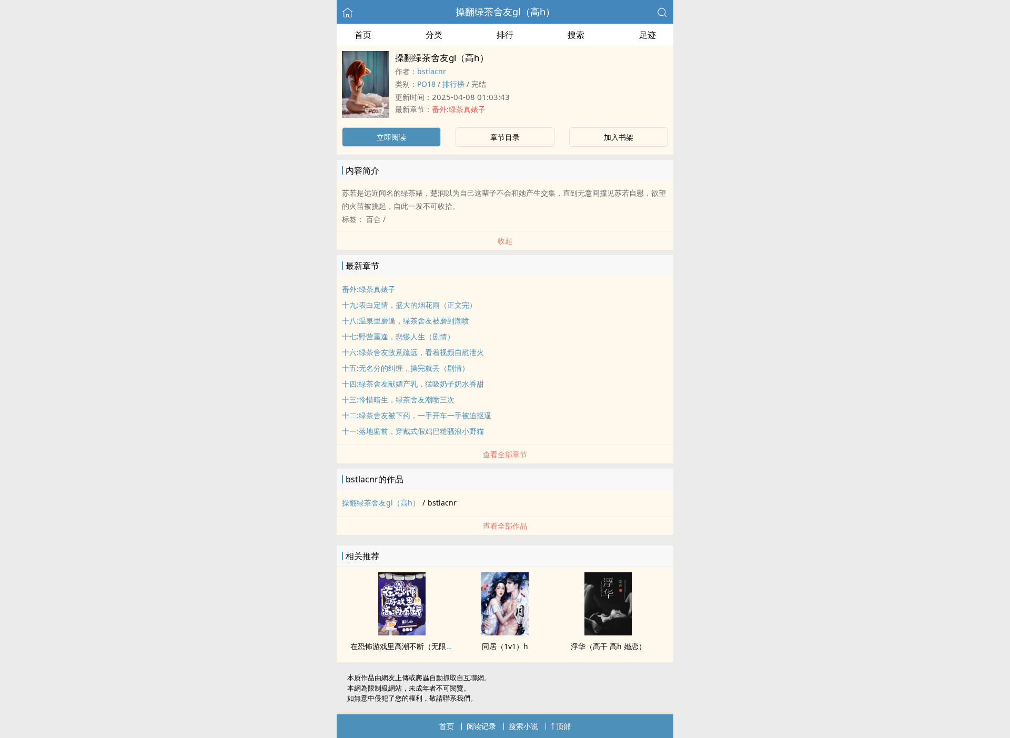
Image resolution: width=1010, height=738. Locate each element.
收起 (505, 241)
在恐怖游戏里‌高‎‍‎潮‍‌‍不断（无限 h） (405, 646)
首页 (363, 35)
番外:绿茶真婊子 (459, 109)
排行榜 (453, 84)
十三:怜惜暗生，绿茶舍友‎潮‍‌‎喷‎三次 (398, 400)
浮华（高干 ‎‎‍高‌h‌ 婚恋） (608, 646)
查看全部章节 (505, 454)
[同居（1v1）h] (505, 632)
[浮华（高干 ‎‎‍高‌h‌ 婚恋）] (608, 632)
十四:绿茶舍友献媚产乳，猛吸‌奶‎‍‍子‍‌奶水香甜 (413, 384)
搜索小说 (523, 726)
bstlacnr (431, 71)
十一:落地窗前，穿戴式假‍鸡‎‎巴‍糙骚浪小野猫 (413, 431)
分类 (434, 35)
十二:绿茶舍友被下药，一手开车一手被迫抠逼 (416, 415)
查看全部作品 (505, 526)
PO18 (426, 84)
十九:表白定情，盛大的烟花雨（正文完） (409, 305)
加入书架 (618, 137)
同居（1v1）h (505, 646)
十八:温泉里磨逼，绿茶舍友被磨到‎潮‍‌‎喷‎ (405, 321)
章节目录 (505, 137)
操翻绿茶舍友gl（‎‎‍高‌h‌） (505, 11)
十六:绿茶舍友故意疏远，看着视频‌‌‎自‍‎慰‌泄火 (413, 352)
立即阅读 (391, 137)
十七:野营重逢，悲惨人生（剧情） (398, 336)
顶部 (563, 726)
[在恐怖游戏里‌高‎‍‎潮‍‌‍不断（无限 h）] (402, 632)
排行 (505, 35)
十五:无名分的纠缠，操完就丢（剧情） (405, 368)
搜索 (576, 35)
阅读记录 (481, 726)
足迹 (647, 35)
